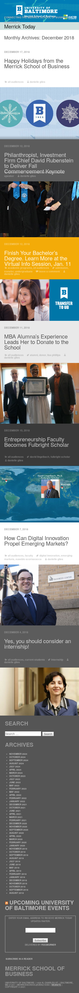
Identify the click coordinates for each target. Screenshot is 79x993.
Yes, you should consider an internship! (37, 643)
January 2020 (17, 845)
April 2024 (15, 769)
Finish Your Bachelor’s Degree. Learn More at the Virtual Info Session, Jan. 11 (37, 258)
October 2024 (17, 757)
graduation (57, 172)
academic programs (20, 268)
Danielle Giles (37, 82)
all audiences (16, 82)
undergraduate (24, 271)
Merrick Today (19, 26)
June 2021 (15, 810)
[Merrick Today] (39, 11)
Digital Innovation (49, 555)
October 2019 (17, 851)
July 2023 (14, 779)
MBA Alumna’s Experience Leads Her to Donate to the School (36, 341)
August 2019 (16, 858)
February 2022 (18, 798)
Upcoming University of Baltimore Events (39, 905)
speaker (9, 176)
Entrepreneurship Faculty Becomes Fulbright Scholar (36, 441)
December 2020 (18, 823)
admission (61, 268)
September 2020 (18, 829)
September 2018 (18, 889)
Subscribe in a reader (19, 958)
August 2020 (16, 832)
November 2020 (18, 826)
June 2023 (15, 782)
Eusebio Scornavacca (29, 559)
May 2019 (14, 867)
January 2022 (17, 801)
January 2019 (17, 877)
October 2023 (17, 776)
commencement (40, 172)
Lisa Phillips (53, 355)
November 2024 (18, 753)
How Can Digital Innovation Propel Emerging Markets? (36, 540)
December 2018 (18, 880)
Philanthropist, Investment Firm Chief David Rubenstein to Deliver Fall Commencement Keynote (38, 163)
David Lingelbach (39, 457)
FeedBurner (48, 944)
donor (42, 355)
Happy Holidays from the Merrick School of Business (37, 63)
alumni (34, 355)
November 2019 (18, 848)
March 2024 (16, 772)
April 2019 (15, 870)
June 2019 (15, 864)
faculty (29, 555)
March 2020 (16, 839)
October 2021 (17, 807)
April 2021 (15, 813)
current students (35, 659)
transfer (9, 271)
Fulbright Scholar (60, 457)
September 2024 (18, 760)
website (56, 984)
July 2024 (14, 766)
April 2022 (15, 795)
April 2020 (15, 836)
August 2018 (16, 892)
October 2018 (17, 886)
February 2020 (18, 842)
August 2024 (16, 763)
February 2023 (18, 788)
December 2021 (18, 804)
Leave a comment (49, 271)
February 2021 (18, 820)
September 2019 (18, 855)
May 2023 (14, 785)
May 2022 (14, 791)
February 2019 (18, 874)
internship (57, 659)
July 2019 (14, 861)
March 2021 (16, 817)
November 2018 (18, 883)
